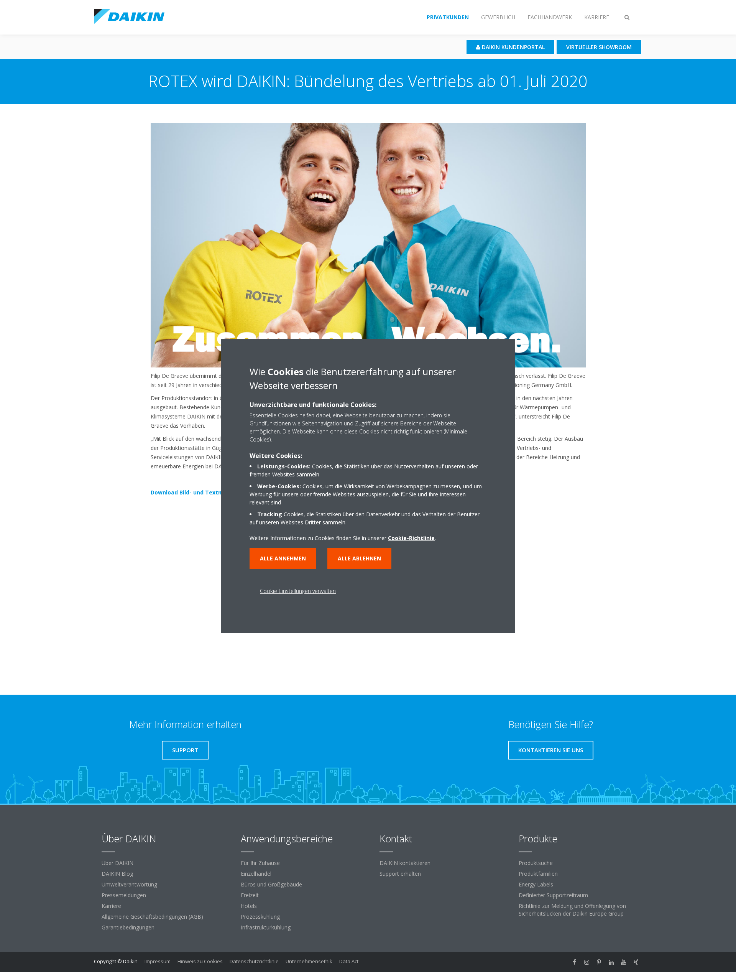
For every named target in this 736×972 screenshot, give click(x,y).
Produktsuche (536, 863)
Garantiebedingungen (128, 927)
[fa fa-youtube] (624, 962)
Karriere (111, 905)
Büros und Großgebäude (271, 884)
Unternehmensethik (309, 961)
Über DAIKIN (117, 863)
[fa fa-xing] (636, 962)
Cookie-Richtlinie (411, 538)
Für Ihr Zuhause (260, 863)
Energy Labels (536, 884)
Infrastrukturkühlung (266, 927)
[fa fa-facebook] (574, 962)
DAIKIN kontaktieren (405, 863)
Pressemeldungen (124, 895)
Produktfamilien (538, 873)
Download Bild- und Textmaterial (196, 492)
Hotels (249, 905)
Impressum (158, 961)
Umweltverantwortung (129, 884)
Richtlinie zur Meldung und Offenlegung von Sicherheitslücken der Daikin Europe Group (572, 909)
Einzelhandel (256, 873)
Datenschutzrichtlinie (254, 961)
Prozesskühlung (260, 916)
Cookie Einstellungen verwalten (298, 591)
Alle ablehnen (359, 558)
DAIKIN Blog (117, 873)
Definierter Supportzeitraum (553, 895)
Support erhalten (400, 873)
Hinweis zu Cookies (200, 961)
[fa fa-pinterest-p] (599, 962)
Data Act (348, 961)
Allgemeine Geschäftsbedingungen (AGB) (152, 916)
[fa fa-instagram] (587, 962)
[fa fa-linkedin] (611, 962)
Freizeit (250, 895)
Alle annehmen (283, 558)
